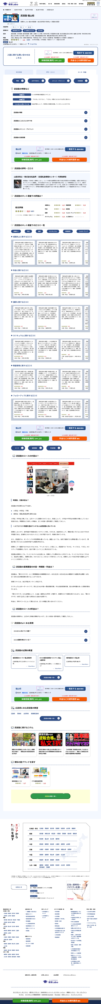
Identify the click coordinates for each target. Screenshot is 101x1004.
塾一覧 (50, 3)
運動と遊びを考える (76, 928)
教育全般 (57, 926)
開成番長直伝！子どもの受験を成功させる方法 (76, 913)
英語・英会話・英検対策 (76, 945)
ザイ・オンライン (82, 992)
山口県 (63, 854)
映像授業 (28, 946)
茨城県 (64, 833)
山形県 (68, 828)
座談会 (63, 3)
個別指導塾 (57, 3)
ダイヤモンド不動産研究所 (32, 995)
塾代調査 (81, 3)
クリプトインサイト (76, 995)
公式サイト (12, 24)
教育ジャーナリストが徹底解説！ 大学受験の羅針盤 (76, 957)
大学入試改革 (90, 916)
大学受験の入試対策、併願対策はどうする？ (76, 963)
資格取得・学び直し (60, 919)
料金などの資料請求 (81, 60)
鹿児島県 (42, 867)
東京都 (41, 833)
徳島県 (41, 860)
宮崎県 (68, 865)
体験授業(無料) (51, 60)
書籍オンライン (71, 992)
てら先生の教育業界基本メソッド (76, 925)
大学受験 (57, 916)
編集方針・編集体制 (30, 975)
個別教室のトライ (30, 926)
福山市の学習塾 (29, 10)
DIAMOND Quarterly (47, 995)
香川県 (47, 860)
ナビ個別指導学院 (30, 923)
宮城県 (57, 828)
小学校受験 (58, 935)
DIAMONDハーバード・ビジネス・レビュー (53, 992)
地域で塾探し (42, 3)
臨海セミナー (29, 914)
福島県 (73, 828)
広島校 (13, 713)
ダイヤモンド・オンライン (20, 992)
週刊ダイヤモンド (34, 992)
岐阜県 (52, 844)
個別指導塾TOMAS (30, 919)
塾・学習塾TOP (7, 10)
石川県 (52, 839)
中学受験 (57, 911)
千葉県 (59, 833)
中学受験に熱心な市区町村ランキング (60, 931)
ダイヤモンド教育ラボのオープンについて (42, 898)
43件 (28, 40)
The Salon (57, 995)
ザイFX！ (21, 995)
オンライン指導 (30, 943)
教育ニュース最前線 (76, 953)
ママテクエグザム (91, 923)
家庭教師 (57, 937)
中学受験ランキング (45, 912)
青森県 (47, 828)
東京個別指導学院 (30, 916)
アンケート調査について (37, 893)
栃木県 (69, 833)
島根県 (47, 854)
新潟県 (41, 839)
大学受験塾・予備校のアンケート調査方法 (50, 39)
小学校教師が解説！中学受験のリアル (76, 949)
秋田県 (63, 828)
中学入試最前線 (75, 921)
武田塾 (27, 930)
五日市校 (26, 713)
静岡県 (47, 844)
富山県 (47, 839)
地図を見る (25, 153)
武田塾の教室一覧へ (49, 677)
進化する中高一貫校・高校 (91, 926)
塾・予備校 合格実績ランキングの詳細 (41, 888)
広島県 (57, 854)
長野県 (63, 844)
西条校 (19, 713)
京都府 (52, 849)
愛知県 (41, 844)
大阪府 (41, 849)
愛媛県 (52, 860)
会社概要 (56, 975)
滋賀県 (69, 849)
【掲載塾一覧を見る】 (31, 911)
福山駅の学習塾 (40, 10)
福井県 (57, 839)
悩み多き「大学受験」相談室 (76, 941)
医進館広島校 (35, 713)
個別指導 (28, 939)
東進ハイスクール (30, 928)
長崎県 (52, 865)
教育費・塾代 (58, 921)
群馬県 (75, 833)
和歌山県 (63, 849)
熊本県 (57, 865)
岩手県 (52, 828)
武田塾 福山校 (50, 10)
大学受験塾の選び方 (60, 928)
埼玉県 (53, 833)
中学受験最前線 (91, 914)
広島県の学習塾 (18, 10)
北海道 (41, 828)
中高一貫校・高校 (72, 3)
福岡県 (41, 865)
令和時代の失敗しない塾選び (76, 918)
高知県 (57, 860)
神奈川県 (47, 833)
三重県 (57, 844)
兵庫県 (47, 849)
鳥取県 (41, 854)
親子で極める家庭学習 (92, 919)
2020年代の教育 (91, 911)
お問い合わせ (45, 975)
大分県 (63, 865)
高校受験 (57, 914)
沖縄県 (48, 867)
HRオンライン (66, 995)
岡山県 (52, 854)
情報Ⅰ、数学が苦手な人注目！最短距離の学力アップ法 (76, 936)
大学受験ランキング (45, 916)
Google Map (33, 44)
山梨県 (68, 844)
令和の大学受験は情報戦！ (76, 931)
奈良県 (57, 849)
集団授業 (28, 941)
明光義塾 (28, 921)
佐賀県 (47, 865)
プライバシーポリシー (69, 975)
